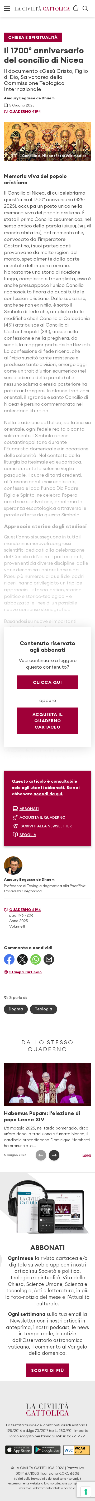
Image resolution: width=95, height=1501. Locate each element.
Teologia (43, 1008)
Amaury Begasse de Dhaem (29, 98)
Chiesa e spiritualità (33, 37)
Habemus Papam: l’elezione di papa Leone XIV (42, 1116)
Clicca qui (47, 682)
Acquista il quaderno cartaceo (47, 721)
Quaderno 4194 (25, 111)
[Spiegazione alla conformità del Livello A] (76, 1450)
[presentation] (41, 1155)
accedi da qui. (48, 793)
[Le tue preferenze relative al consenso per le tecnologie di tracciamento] (86, 1492)
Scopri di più (47, 1370)
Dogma (16, 1008)
